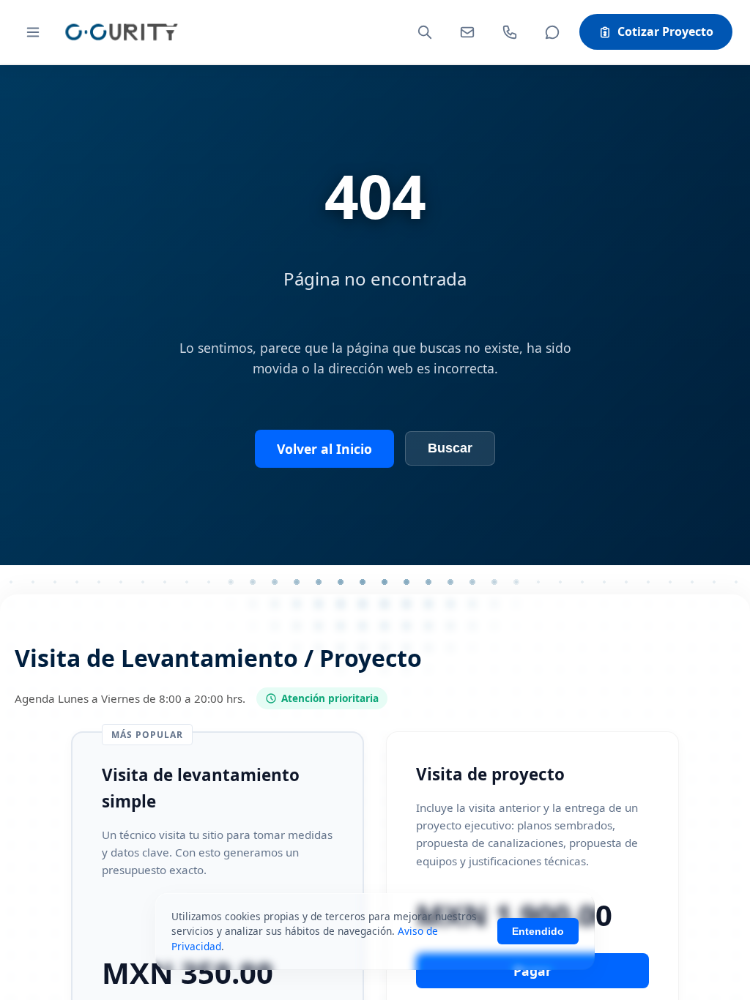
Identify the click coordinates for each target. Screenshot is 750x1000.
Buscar (450, 448)
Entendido (538, 931)
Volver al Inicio (324, 449)
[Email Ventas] (467, 32)
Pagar (532, 971)
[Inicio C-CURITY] (121, 32)
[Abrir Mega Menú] (33, 32)
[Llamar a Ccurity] (509, 32)
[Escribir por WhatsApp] (552, 32)
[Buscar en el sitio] (424, 32)
